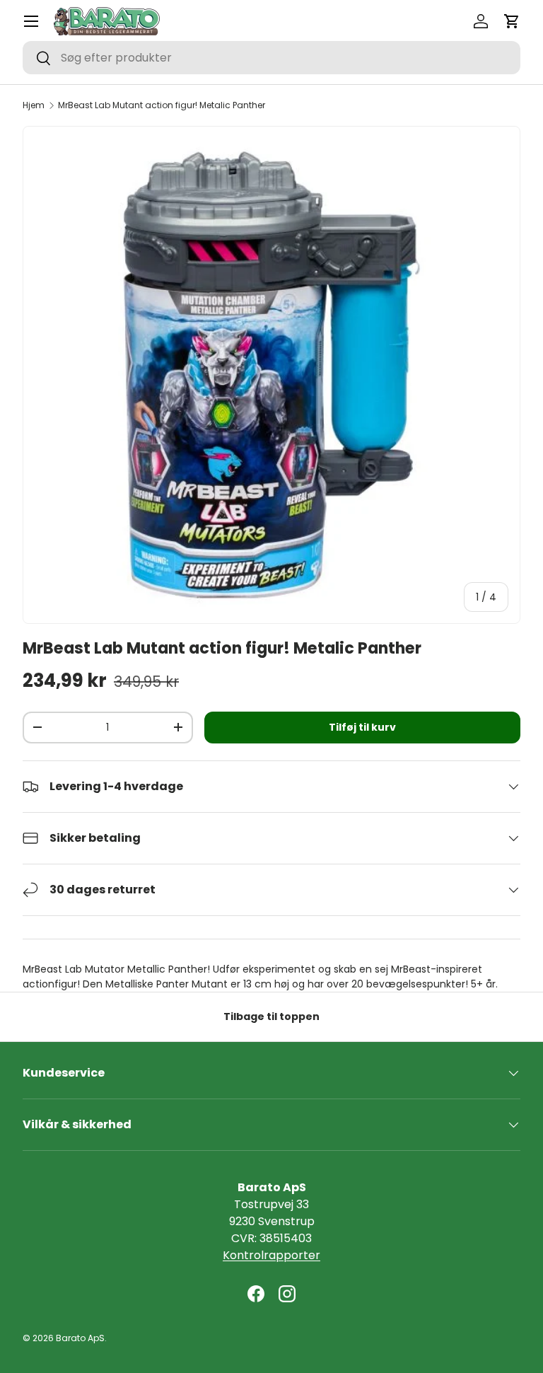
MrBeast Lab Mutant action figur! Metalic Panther (161, 105)
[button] (511, 21)
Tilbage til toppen (271, 1016)
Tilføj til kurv (362, 727)
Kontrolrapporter (271, 1255)
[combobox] (271, 57)
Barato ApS (80, 1338)
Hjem (34, 105)
